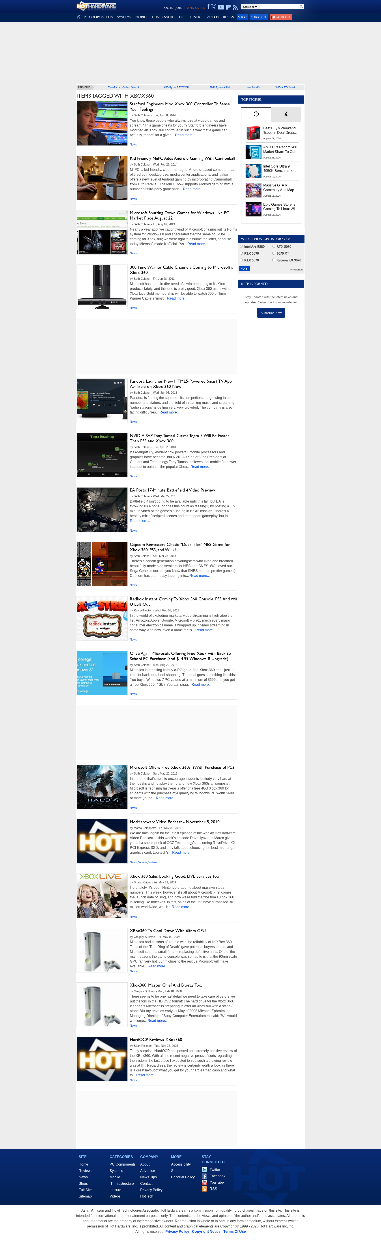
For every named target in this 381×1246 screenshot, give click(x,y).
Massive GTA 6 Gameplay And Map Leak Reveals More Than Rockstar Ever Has (278, 187)
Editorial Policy (183, 1177)
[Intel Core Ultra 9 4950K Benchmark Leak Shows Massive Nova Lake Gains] (253, 171)
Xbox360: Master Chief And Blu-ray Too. (166, 985)
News (133, 144)
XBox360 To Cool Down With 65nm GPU (168, 930)
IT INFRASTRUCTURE (168, 17)
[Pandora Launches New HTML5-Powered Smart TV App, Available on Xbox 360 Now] (102, 401)
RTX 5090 (251, 253)
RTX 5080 (283, 246)
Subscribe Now (271, 313)
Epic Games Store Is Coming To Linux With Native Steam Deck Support (280, 207)
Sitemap (85, 1196)
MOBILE (141, 17)
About (144, 1164)
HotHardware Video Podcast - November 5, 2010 (175, 821)
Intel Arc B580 (254, 246)
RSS (213, 1189)
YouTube (217, 1182)
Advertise (147, 1171)
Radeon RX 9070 (288, 260)
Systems (116, 1171)
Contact (146, 1183)
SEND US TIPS (196, 7)
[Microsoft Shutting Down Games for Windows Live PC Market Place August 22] (102, 232)
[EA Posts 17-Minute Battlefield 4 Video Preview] (102, 510)
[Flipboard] (228, 7)
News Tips (148, 1177)
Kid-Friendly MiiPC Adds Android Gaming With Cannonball (182, 158)
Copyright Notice (206, 1231)
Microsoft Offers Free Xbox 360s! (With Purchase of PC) (182, 767)
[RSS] (235, 7)
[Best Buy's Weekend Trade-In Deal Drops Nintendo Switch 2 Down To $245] (253, 133)
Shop (242, 17)
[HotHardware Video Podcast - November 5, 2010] (102, 842)
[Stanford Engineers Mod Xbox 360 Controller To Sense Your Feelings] (102, 123)
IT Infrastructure (122, 1183)
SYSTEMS (124, 17)
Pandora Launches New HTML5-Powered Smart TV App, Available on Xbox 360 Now (181, 383)
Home (83, 1164)
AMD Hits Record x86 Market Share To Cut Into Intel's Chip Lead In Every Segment (280, 149)
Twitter (215, 1170)
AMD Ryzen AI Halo (220, 87)
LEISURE (196, 17)
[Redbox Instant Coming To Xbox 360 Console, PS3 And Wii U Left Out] (102, 618)
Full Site (85, 1190)
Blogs (83, 1183)
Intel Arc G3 (253, 87)
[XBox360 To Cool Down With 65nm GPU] (102, 951)
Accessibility (181, 1164)
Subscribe (259, 17)
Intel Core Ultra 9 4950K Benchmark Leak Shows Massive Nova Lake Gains (280, 168)
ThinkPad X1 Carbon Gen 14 (123, 87)
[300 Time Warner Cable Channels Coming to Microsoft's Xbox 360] (102, 287)
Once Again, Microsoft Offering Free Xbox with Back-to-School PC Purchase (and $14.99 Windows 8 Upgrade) (181, 656)
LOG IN (168, 7)
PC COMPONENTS (98, 17)
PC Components (123, 1164)
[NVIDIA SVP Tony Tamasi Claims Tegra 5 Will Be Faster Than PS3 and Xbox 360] (102, 455)
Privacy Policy (151, 1190)
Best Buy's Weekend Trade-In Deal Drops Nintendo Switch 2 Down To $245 (279, 130)
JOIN (179, 7)
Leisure (115, 1190)
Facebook (217, 1176)
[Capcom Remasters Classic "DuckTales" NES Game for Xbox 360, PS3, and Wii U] (102, 564)
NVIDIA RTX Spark (285, 87)
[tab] (256, 114)
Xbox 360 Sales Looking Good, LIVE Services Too (174, 876)
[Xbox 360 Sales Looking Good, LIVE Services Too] (102, 896)
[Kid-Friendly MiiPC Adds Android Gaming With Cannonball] (102, 178)
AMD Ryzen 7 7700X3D (176, 87)
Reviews (85, 1171)
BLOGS (228, 17)
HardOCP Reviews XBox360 (156, 1039)
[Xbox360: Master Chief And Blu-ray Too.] (102, 1006)
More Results (296, 269)
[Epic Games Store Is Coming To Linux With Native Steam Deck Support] (253, 209)
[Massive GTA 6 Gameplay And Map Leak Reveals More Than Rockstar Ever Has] (253, 190)
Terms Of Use (234, 1231)
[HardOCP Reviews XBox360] (102, 1060)
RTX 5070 (251, 260)
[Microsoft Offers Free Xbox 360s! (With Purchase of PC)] (102, 787)
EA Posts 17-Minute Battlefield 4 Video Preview (172, 490)
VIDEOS (213, 17)
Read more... (185, 135)
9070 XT (282, 253)
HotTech (146, 1196)
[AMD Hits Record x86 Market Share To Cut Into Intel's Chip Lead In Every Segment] (253, 152)
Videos (142, 862)
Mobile (115, 1177)
